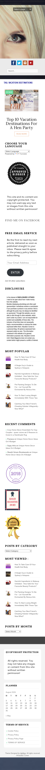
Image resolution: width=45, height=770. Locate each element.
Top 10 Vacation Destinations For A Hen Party (21, 123)
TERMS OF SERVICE (16, 742)
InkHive (23, 753)
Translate (23, 154)
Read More (21, 134)
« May (8, 716)
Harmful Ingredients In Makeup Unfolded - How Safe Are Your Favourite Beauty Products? (27, 376)
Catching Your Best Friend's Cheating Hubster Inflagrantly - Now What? (27, 406)
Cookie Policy (13, 731)
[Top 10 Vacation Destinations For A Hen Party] (21, 100)
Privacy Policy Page (15, 739)
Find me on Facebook (22, 220)
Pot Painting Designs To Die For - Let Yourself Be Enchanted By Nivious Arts (25, 387)
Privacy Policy (13, 735)
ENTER (15, 272)
